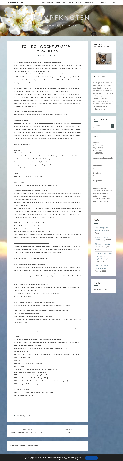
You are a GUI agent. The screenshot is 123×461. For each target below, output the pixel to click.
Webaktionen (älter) (63, 2)
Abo (97, 220)
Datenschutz (101, 2)
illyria (54, 55)
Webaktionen (47, 2)
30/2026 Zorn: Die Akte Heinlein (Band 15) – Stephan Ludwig (103, 256)
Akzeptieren (91, 458)
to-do (28, 416)
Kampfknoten (15, 2)
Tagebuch (20, 416)
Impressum (89, 2)
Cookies (112, 2)
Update (78, 2)
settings (76, 459)
